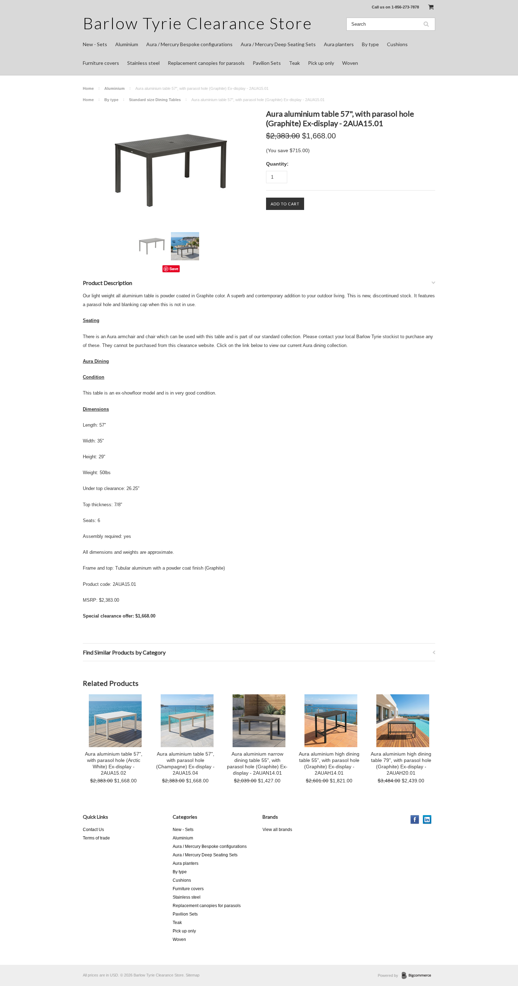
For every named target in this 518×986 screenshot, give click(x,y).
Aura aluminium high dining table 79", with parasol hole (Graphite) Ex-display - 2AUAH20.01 (401, 763)
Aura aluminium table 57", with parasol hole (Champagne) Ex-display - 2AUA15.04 (185, 763)
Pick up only (321, 63)
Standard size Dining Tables (155, 100)
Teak (294, 63)
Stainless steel (143, 63)
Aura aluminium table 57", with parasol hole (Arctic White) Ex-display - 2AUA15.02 (113, 763)
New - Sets (95, 44)
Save (173, 268)
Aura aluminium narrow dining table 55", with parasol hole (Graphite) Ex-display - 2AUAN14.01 (257, 763)
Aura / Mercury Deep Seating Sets (278, 44)
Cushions (397, 44)
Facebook (415, 819)
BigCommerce (418, 976)
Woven (350, 63)
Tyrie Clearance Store (197, 23)
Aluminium (126, 44)
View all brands (277, 829)
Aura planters (339, 44)
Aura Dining (96, 361)
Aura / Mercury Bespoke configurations (189, 44)
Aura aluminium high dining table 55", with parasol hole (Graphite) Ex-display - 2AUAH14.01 (329, 763)
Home (88, 88)
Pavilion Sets (267, 63)
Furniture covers (101, 63)
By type (370, 44)
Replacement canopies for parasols (206, 63)
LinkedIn (427, 819)
